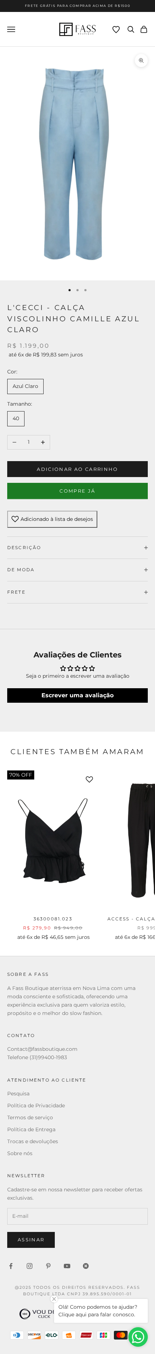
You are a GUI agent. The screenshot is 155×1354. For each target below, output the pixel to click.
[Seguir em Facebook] (10, 1266)
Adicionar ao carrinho (77, 469)
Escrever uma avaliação (77, 695)
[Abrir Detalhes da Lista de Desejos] (116, 29)
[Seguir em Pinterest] (48, 1266)
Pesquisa (18, 1093)
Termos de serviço (30, 1117)
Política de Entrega (31, 1129)
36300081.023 (53, 919)
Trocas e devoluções (32, 1141)
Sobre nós (19, 1153)
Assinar (31, 1239)
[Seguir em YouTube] (67, 1266)
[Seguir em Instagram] (29, 1266)
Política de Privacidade (36, 1105)
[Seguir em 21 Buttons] (85, 1266)
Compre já (77, 491)
